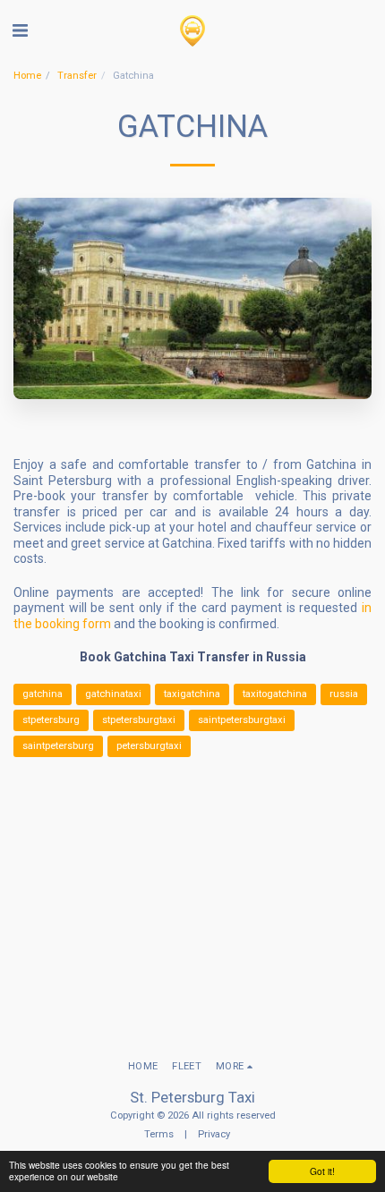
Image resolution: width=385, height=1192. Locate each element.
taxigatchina (192, 694)
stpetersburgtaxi (138, 720)
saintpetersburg (58, 746)
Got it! (322, 1171)
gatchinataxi (113, 694)
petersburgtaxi (149, 746)
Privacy (214, 1134)
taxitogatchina (275, 694)
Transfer (77, 75)
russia (343, 694)
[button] (19, 30)
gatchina (42, 694)
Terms (159, 1134)
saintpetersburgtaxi (242, 720)
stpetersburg (51, 720)
